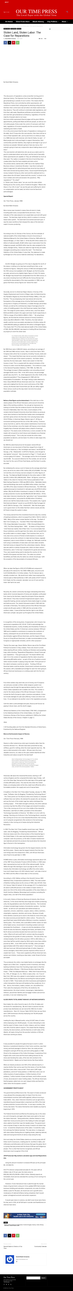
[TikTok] (8, 1284)
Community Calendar (40, 1246)
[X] (9, 42)
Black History (11, 26)
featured (19, 28)
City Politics (13, 28)
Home (5, 26)
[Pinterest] (13, 42)
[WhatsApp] (17, 42)
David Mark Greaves (10, 38)
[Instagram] (6, 1284)
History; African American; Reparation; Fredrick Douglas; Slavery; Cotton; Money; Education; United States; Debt (24, 1225)
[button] (67, 12)
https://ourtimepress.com (22, 1259)
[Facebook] (5, 42)
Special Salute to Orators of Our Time (13, 1247)
